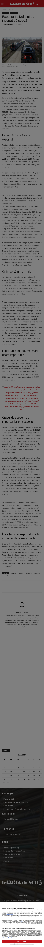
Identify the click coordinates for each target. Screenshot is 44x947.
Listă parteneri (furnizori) (7, 937)
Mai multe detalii (10, 914)
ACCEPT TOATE (22, 941)
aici (22, 921)
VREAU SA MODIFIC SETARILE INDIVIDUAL (22, 944)
